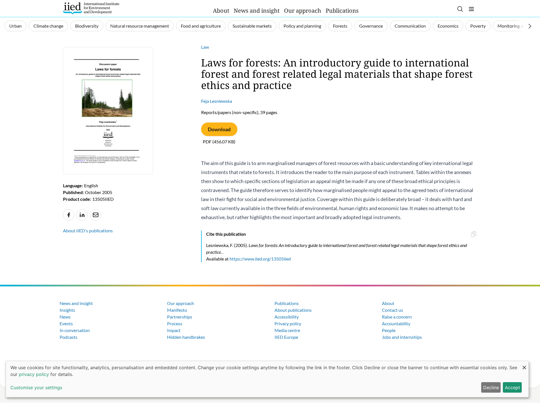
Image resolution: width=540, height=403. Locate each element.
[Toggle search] (460, 9)
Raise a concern (397, 316)
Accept (512, 387)
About (221, 10)
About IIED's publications (88, 230)
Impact (174, 330)
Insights (67, 310)
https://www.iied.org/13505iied (260, 258)
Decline (491, 387)
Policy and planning (302, 25)
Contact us (392, 310)
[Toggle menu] (471, 9)
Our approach (302, 10)
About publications (293, 310)
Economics (448, 25)
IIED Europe (286, 337)
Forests (340, 25)
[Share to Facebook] (68, 215)
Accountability (396, 323)
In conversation (75, 330)
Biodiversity (86, 25)
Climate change (48, 25)
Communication (410, 25)
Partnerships (179, 316)
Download (219, 129)
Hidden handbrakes (186, 337)
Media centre (287, 330)
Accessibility (286, 316)
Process (174, 323)
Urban (15, 25)
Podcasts (68, 337)
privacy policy (34, 374)
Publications (342, 10)
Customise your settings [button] (36, 387)
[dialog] (267, 379)
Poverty (478, 25)
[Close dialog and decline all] (524, 364)
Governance (371, 25)
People (388, 330)
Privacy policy (287, 323)
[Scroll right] (530, 26)
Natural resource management (139, 25)
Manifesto (177, 310)
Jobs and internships (402, 337)
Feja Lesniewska (216, 101)
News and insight (257, 10)
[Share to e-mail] (95, 215)
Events (66, 323)
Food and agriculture (201, 25)
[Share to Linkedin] (82, 215)
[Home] (91, 8)
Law (205, 47)
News (65, 316)
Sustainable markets (252, 25)
